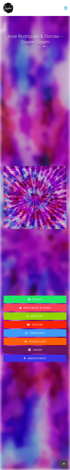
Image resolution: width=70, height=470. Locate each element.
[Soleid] (8, 8)
